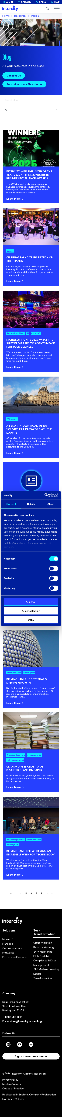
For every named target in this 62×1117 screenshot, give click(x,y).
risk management (15, 760)
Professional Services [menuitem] (14, 957)
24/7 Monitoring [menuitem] (42, 951)
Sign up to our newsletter (31, 1056)
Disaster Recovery (16, 755)
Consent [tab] (11, 504)
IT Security (12, 419)
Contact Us (14, 75)
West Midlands (14, 672)
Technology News (15, 333)
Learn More (13, 198)
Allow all (31, 602)
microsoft (36, 333)
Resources (20, 15)
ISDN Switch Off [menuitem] (42, 956)
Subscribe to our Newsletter (24, 84)
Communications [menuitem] (12, 948)
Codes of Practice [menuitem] (13, 1088)
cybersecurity (34, 755)
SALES (41, 2)
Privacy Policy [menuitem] (10, 1079)
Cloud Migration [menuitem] (42, 942)
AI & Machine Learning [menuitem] (46, 969)
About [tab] (50, 504)
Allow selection (31, 610)
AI (28, 333)
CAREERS (24, 2)
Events (10, 251)
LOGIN (7, 2)
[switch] (53, 568)
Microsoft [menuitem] (8, 939)
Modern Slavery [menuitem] (11, 1084)
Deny (31, 619)
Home (6, 15)
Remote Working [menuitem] (43, 947)
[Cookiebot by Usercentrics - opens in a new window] (44, 495)
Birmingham (29, 672)
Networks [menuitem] (8, 952)
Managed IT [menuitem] (9, 943)
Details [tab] (31, 504)
